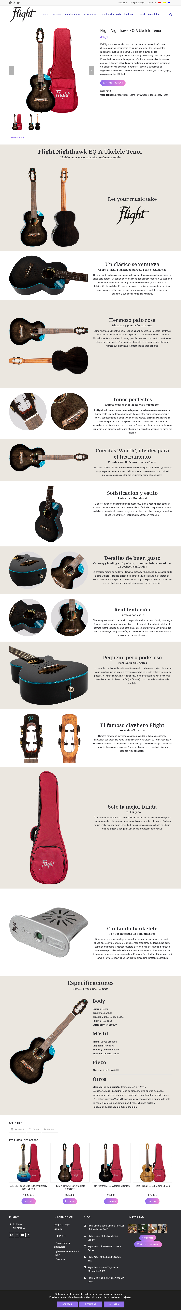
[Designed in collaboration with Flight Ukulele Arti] (162, 1228)
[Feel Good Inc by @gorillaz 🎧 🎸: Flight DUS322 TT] (152, 1228)
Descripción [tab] (17, 137)
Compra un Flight (62, 1224)
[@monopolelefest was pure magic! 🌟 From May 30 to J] (132, 1228)
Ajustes (114, 1304)
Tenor (165, 95)
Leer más (28, 1201)
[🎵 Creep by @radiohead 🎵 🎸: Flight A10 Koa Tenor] (142, 1228)
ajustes (127, 1297)
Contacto (58, 1229)
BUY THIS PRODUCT (113, 82)
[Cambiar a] (159, 2)
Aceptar (67, 1304)
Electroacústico (121, 95)
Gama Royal (135, 95)
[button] (170, 14)
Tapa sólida (155, 95)
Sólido (145, 95)
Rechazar (90, 1304)
